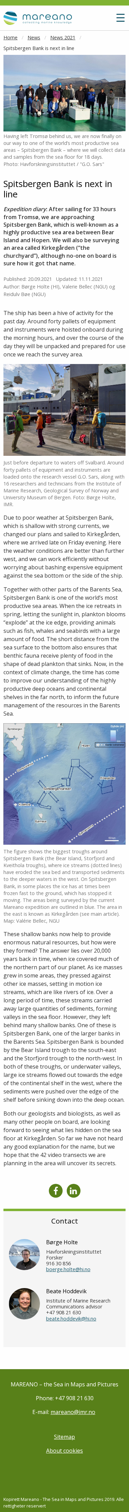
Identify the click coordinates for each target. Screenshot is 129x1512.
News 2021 (62, 37)
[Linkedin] (73, 1191)
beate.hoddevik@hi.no (71, 1318)
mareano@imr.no (73, 1412)
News (34, 37)
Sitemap (64, 1437)
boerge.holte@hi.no (68, 1269)
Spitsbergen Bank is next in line (38, 48)
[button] (105, 20)
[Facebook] (56, 1191)
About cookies (64, 1450)
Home (10, 37)
